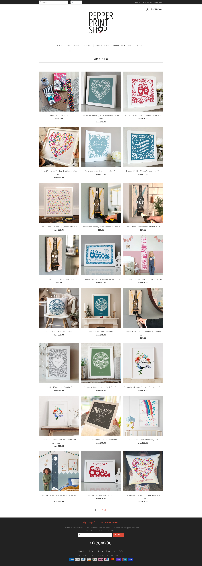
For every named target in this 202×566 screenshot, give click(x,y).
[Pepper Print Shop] (101, 24)
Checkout (158, 2)
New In (60, 46)
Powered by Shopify (116, 555)
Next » (104, 510)
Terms (100, 551)
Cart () (148, 2)
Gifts (139, 46)
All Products (73, 46)
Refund (121, 551)
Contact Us (81, 551)
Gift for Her (101, 59)
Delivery (92, 551)
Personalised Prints (122, 46)
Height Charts (102, 46)
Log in (137, 2)
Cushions (87, 46)
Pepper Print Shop (90, 555)
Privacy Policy (111, 551)
